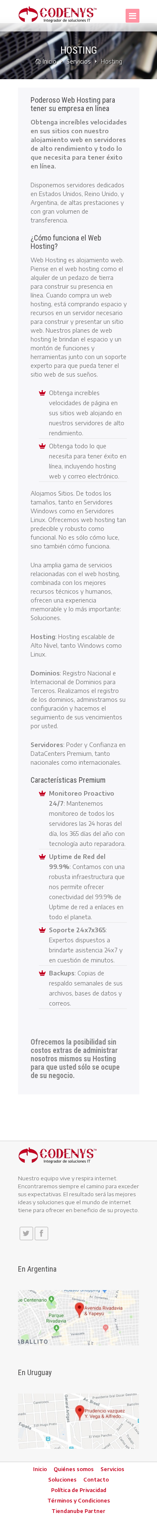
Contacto (96, 1480)
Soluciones (62, 1480)
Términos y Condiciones (78, 1500)
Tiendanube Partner (78, 1511)
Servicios (79, 61)
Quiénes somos (74, 1469)
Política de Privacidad (78, 1490)
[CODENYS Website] (58, 14)
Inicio (50, 61)
